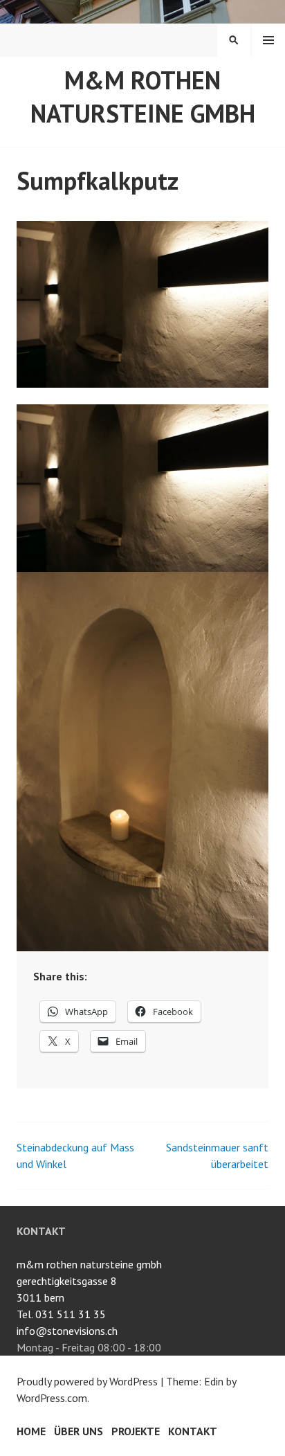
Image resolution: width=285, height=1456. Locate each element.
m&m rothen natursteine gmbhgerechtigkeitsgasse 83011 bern (89, 1280)
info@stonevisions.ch (67, 1331)
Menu (268, 40)
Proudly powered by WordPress (87, 1381)
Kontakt (192, 1431)
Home (31, 1431)
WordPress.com (52, 1398)
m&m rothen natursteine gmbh (142, 96)
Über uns (78, 1431)
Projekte (135, 1431)
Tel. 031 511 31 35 (61, 1314)
